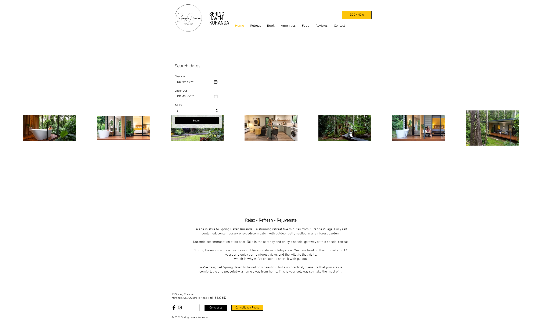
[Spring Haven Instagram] (179, 307)
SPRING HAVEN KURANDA (219, 18)
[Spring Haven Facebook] (173, 307)
